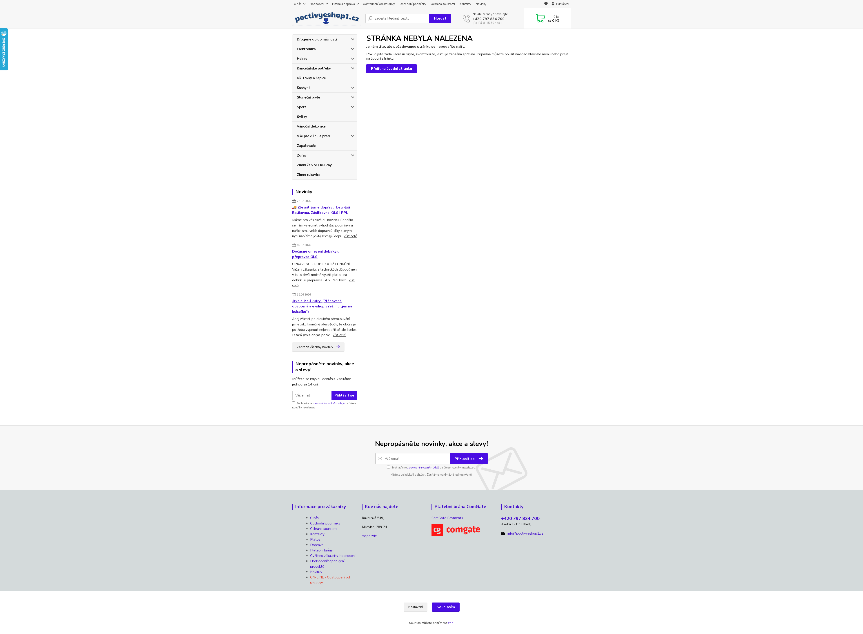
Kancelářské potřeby (314, 68)
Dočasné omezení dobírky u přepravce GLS (315, 254)
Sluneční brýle (308, 97)
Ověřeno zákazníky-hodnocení (332, 555)
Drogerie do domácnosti (317, 39)
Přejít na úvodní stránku (391, 68)
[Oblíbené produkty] (546, 4)
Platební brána (321, 550)
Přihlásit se (344, 395)
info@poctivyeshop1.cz (525, 533)
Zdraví (302, 155)
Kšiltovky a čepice (311, 78)
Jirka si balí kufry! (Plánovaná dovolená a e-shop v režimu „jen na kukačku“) (322, 306)
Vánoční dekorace (311, 126)
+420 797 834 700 (489, 18)
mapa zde (369, 536)
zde (450, 623)
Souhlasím (446, 607)
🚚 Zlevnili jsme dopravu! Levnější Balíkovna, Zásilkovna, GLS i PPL (321, 210)
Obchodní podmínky (413, 4)
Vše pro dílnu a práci (313, 136)
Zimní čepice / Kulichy (314, 165)
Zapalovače (306, 145)
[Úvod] (327, 18)
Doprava (316, 545)
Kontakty (465, 4)
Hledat (440, 18)
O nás (298, 4)
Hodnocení (317, 4)
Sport (301, 107)
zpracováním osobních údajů (328, 403)
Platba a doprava (343, 4)
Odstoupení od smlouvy (379, 4)
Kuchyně (303, 87)
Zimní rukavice (308, 175)
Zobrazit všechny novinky (315, 347)
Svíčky (302, 116)
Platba (315, 539)
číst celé (350, 236)
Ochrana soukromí (443, 4)
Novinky (481, 4)
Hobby (302, 58)
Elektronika (306, 49)
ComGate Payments (447, 518)
